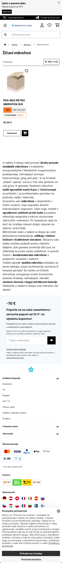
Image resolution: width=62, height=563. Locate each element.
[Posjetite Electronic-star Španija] (36, 498)
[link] (16, 82)
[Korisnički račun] (42, 25)
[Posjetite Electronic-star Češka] (4, 506)
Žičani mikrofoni (43, 45)
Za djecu (6, 418)
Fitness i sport (9, 407)
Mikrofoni (27, 45)
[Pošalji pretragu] (5, 35)
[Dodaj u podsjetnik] (26, 71)
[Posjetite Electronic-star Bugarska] (30, 506)
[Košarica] (57, 25)
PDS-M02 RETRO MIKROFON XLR (14, 102)
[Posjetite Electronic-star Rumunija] (23, 506)
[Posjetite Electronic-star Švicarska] (17, 498)
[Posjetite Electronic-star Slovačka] (43, 498)
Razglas (15, 45)
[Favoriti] (49, 25)
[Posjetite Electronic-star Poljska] (17, 506)
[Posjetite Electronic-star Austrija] (11, 498)
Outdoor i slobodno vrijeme (14, 413)
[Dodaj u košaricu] (25, 133)
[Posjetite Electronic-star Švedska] (36, 506)
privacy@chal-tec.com (15, 358)
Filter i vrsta (52, 62)
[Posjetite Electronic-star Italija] (30, 498)
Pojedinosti (12, 133)
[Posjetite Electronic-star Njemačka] (4, 498)
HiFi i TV (6, 401)
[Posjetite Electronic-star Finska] (43, 506)
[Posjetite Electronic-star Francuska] (23, 498)
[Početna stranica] (8, 45)
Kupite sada (7, 12)
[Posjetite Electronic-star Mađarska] (11, 506)
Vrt (4, 389)
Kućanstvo (7, 384)
